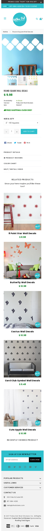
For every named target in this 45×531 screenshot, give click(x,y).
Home (5, 32)
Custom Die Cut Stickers (21, 518)
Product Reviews (14, 158)
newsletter (22, 454)
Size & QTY (9, 119)
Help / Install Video (13, 169)
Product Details (12, 152)
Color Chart (10, 163)
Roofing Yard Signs (22, 520)
